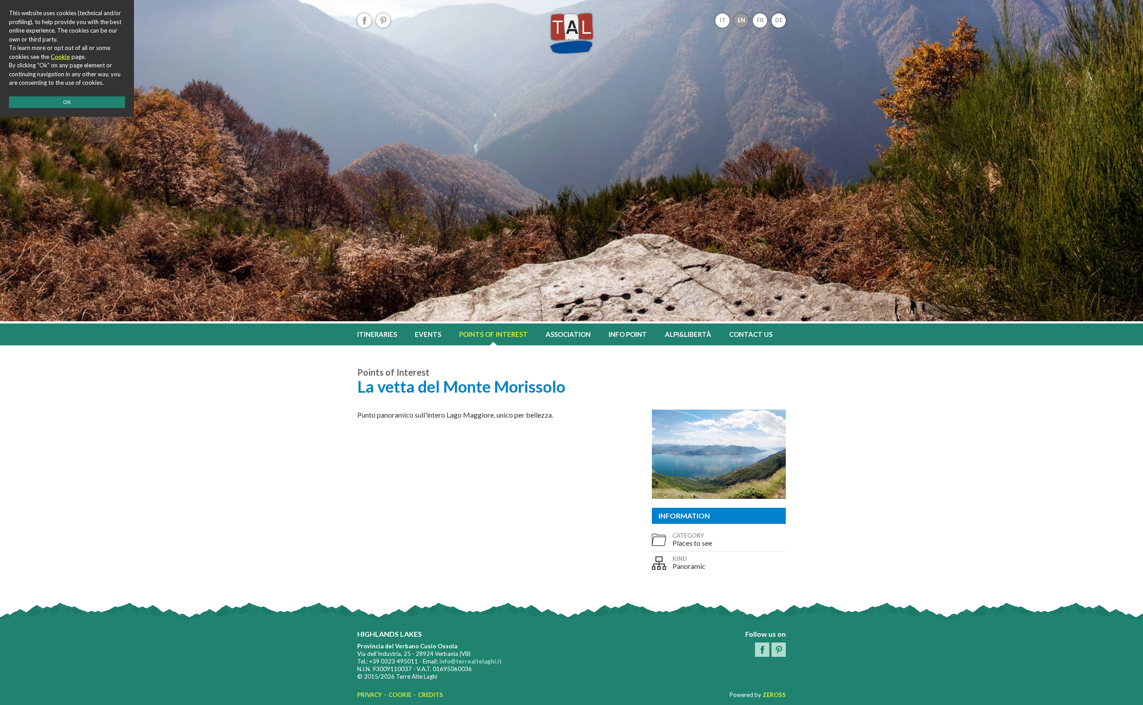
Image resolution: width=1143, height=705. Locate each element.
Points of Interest (493, 334)
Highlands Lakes (571, 33)
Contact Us (750, 334)
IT (723, 20)
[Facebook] (364, 20)
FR (760, 20)
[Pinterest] (383, 20)
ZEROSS (774, 694)
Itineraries (377, 334)
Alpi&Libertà (688, 334)
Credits (430, 694)
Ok (67, 102)
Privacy (369, 694)
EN (741, 20)
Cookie (399, 694)
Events (428, 334)
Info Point (628, 334)
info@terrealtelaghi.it (470, 661)
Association (568, 334)
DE (779, 20)
